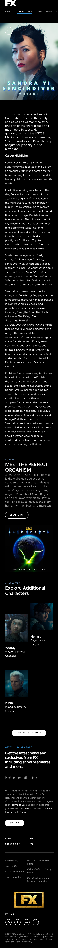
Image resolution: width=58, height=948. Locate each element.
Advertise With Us (14, 877)
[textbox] (29, 779)
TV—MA (9, 914)
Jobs (32, 839)
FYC (31, 844)
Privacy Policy (31, 808)
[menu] (50, 4)
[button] (9, 31)
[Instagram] (8, 922)
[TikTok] (35, 922)
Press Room (12, 844)
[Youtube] (26, 922)
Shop (8, 839)
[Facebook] (17, 922)
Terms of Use (19, 805)
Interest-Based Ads (14, 871)
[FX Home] (10, 6)
